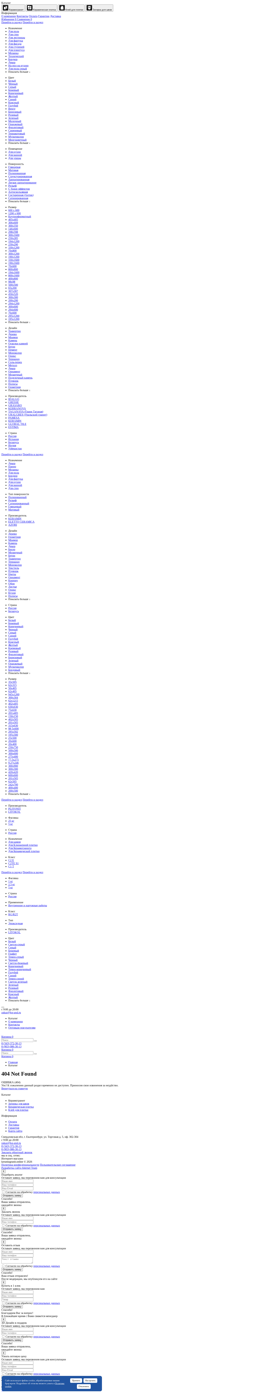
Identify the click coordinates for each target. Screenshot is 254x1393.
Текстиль (13, 568)
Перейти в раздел (11, 22)
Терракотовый (16, 133)
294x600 (13, 309)
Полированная (17, 173)
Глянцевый (14, 506)
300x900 (13, 765)
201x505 (13, 722)
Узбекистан (15, 448)
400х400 (13, 787)
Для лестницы (16, 37)
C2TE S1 (13, 863)
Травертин (14, 331)
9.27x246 (13, 762)
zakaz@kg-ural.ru (11, 1012)
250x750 (13, 747)
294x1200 (13, 303)
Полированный (17, 497)
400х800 (13, 278)
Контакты (22, 16)
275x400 (13, 756)
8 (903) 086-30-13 (11, 1046)
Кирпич (13, 580)
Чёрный (13, 83)
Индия (12, 445)
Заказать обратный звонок (16, 1152)
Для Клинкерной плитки (23, 845)
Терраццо (14, 359)
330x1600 (13, 260)
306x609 (13, 222)
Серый (12, 86)
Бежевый (13, 90)
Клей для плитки (74, 9)
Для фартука (15, 40)
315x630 (13, 725)
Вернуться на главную (14, 1088)
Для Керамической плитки (24, 851)
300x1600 (13, 235)
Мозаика (13, 53)
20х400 (12, 744)
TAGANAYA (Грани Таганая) (25, 411)
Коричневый (15, 93)
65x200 (12, 287)
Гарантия (13, 1127)
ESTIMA (13, 427)
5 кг (10, 823)
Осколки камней (18, 343)
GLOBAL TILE (17, 424)
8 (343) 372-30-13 (11, 1043)
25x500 (12, 737)
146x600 (13, 228)
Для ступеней (16, 46)
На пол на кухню (18, 65)
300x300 (13, 297)
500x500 (13, 284)
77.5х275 (13, 759)
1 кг (10, 881)
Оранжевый (15, 124)
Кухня (12, 592)
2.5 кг (11, 884)
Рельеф (12, 185)
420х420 (13, 772)
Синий (12, 99)
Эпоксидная (15, 923)
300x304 (13, 697)
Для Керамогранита (19, 848)
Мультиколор (16, 136)
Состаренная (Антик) (21, 195)
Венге (11, 108)
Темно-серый (16, 956)
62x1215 (13, 700)
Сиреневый (15, 130)
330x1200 (13, 247)
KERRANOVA (17, 408)
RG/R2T (13, 914)
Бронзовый (14, 111)
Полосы (13, 383)
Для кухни (14, 151)
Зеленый (13, 118)
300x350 (13, 225)
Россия (12, 436)
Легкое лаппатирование (22, 182)
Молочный (14, 121)
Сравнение (24, 19)
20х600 (12, 741)
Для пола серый (17, 68)
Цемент (12, 349)
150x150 (13, 716)
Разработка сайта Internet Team (19, 1167)
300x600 (13, 306)
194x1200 (13, 241)
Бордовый (14, 669)
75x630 (12, 710)
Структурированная (20, 176)
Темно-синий (16, 978)
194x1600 (13, 272)
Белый (12, 80)
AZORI (12, 524)
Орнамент (14, 371)
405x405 (13, 219)
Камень (12, 340)
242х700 (13, 784)
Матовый (13, 509)
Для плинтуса (16, 50)
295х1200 (13, 315)
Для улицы (14, 158)
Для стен (13, 34)
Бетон (11, 346)
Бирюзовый (15, 657)
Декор (11, 62)
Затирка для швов (102, 9)
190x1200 (13, 256)
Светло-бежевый (18, 963)
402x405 (13, 703)
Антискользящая (18, 191)
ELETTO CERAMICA (21, 521)
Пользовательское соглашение (58, 1164)
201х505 (13, 778)
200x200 (13, 300)
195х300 (13, 734)
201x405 (13, 713)
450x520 (13, 294)
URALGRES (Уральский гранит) (27, 414)
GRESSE (13, 402)
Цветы (12, 574)
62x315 (12, 685)
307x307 (13, 291)
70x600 (12, 266)
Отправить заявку (12, 1195)
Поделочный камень (20, 377)
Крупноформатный (19, 216)
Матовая (13, 170)
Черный (13, 629)
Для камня (14, 841)
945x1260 (13, 694)
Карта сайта (15, 1130)
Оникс (12, 356)
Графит (12, 953)
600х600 (13, 775)
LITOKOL (14, 811)
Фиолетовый (15, 127)
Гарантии (43, 16)
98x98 (11, 281)
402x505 (13, 719)
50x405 (12, 688)
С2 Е (11, 860)
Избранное (8, 19)
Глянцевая (14, 167)
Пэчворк (13, 380)
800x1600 (13, 275)
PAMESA (14, 417)
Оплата (33, 16)
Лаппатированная (18, 179)
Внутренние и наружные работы (27, 905)
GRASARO (15, 405)
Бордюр (12, 59)
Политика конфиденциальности (20, 1164)
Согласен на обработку (32, 1192)
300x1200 (13, 253)
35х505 (12, 682)
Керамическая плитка (44, 9)
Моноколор (15, 352)
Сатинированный (18, 503)
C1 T (11, 866)
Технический (16, 56)
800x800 (13, 269)
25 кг (11, 820)
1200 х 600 (14, 213)
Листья (12, 586)
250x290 (13, 244)
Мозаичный (15, 374)
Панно (12, 466)
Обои (11, 583)
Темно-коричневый (19, 969)
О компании (8, 16)
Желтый (13, 96)
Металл (12, 365)
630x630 (13, 706)
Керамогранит (15, 9)
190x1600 (13, 263)
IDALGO (13, 399)
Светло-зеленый (17, 981)
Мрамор (13, 337)
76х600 (12, 312)
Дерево (12, 334)
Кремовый (14, 648)
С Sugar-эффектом (19, 188)
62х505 (12, 781)
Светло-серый (16, 944)
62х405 (12, 691)
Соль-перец (15, 362)
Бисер (11, 549)
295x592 (13, 731)
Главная (13, 1062)
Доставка (55, 16)
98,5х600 (13, 728)
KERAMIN (14, 420)
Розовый (13, 114)
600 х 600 (13, 210)
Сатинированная (18, 198)
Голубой (13, 105)
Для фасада (14, 43)
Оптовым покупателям (21, 1027)
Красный (13, 102)
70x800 (12, 250)
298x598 (13, 232)
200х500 (13, 790)
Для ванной (15, 155)
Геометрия (14, 387)
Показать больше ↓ (19, 71)
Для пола (13, 31)
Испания (13, 439)
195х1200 (13, 319)
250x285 (13, 238)
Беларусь (13, 442)
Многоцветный (17, 139)
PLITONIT (14, 808)
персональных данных (46, 1192)
